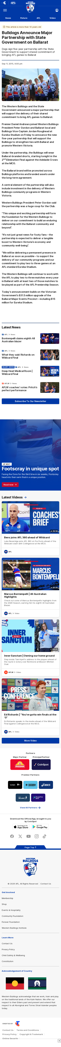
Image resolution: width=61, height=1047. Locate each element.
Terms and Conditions (27, 1030)
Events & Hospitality (11, 910)
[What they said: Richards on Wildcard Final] (30, 355)
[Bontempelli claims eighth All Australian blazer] (30, 338)
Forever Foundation (11, 922)
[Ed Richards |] (30, 706)
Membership (7, 898)
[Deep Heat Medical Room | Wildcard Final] (30, 371)
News (8, 18)
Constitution (7, 961)
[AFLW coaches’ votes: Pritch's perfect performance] (30, 387)
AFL (38, 18)
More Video (30, 740)
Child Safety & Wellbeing (13, 955)
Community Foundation (12, 916)
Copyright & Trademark (31, 1034)
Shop (4, 904)
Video (53, 18)
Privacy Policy (8, 949)
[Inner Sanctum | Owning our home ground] (30, 647)
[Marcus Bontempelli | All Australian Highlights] (30, 587)
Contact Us (45, 883)
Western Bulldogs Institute (14, 928)
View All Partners (28, 807)
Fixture (23, 18)
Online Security (10, 1038)
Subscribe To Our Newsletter (30, 401)
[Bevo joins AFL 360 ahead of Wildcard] (30, 528)
